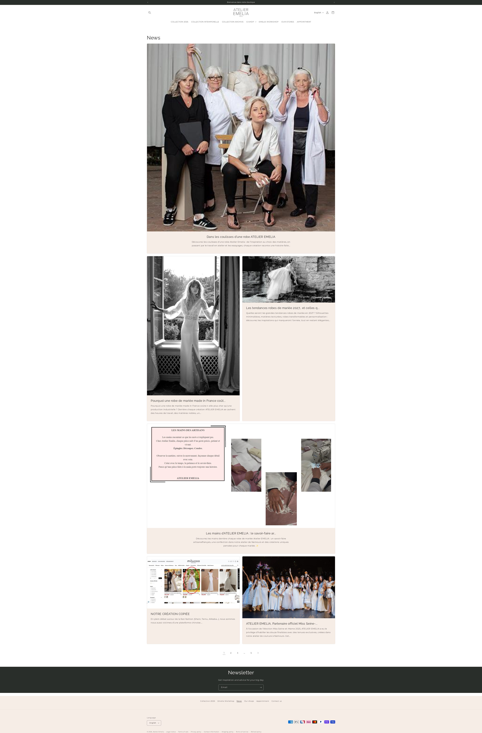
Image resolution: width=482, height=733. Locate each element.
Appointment (262, 701)
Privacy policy (196, 731)
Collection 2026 (207, 701)
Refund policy (256, 731)
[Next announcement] (334, 2)
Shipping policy (228, 731)
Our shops (249, 701)
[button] (149, 12)
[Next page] (258, 653)
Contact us (277, 701)
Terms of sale (183, 731)
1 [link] (224, 653)
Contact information (211, 731)
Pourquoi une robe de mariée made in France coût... (188, 401)
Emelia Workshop (226, 701)
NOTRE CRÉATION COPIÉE (170, 614)
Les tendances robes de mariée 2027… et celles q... (283, 308)
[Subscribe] (260, 687)
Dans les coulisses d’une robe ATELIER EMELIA (241, 237)
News (239, 701)
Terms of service (242, 731)
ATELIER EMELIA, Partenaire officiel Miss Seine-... (282, 623)
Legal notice (171, 731)
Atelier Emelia (158, 732)
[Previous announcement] (147, 2)
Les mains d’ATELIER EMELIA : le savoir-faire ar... (241, 533)
